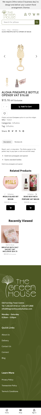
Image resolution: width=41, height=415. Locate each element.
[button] (25, 14)
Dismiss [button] (26, 7)
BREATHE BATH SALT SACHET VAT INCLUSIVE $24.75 (10, 249)
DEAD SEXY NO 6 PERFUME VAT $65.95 (30, 197)
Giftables (15, 30)
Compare (16, 117)
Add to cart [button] (10, 207)
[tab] (7, 142)
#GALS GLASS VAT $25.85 (10, 197)
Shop (9, 30)
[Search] (37, 22)
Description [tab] (7, 142)
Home (4, 30)
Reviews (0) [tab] (18, 142)
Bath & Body (10, 245)
